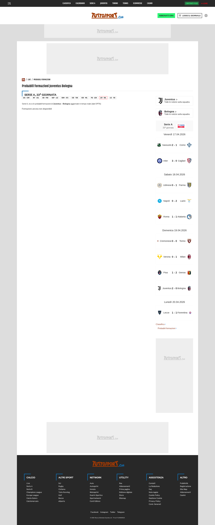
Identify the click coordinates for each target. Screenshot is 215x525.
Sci (59, 483)
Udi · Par (45, 97)
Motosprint (94, 492)
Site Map (183, 489)
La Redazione (154, 486)
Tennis (125, 3)
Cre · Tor (75, 97)
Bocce (61, 498)
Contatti (152, 483)
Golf (60, 495)
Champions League (34, 492)
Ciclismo (61, 489)
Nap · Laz (55, 97)
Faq (150, 489)
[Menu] (9, 3)
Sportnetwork (95, 498)
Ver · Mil (84, 97)
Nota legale (153, 492)
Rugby (61, 486)
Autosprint (94, 486)
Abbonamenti (124, 486)
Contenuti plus (192, 3)
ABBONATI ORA (166, 16)
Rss (120, 483)
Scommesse (137, 3)
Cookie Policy (154, 495)
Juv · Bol (103, 97)
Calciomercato (32, 501)
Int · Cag (36, 97)
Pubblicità (184, 483)
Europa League (33, 495)
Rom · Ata (65, 97)
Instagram (104, 512)
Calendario (80, 3)
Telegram (121, 512)
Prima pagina (124, 489)
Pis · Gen (94, 97)
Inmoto (93, 489)
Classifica (67, 3)
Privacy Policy (155, 501)
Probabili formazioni (42, 79)
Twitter (112, 512)
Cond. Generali (155, 504)
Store (121, 495)
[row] (174, 145)
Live (205, 3)
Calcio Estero (32, 498)
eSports (61, 501)
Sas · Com (26, 97)
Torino (115, 3)
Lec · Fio (112, 97)
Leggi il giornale (191, 16)
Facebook (94, 512)
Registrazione (185, 486)
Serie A (92, 3)
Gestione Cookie (155, 498)
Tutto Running (64, 492)
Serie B (29, 489)
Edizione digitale (125, 492)
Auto (92, 483)
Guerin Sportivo (96, 495)
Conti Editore (95, 501)
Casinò (149, 3)
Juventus (103, 3)
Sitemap (122, 498)
